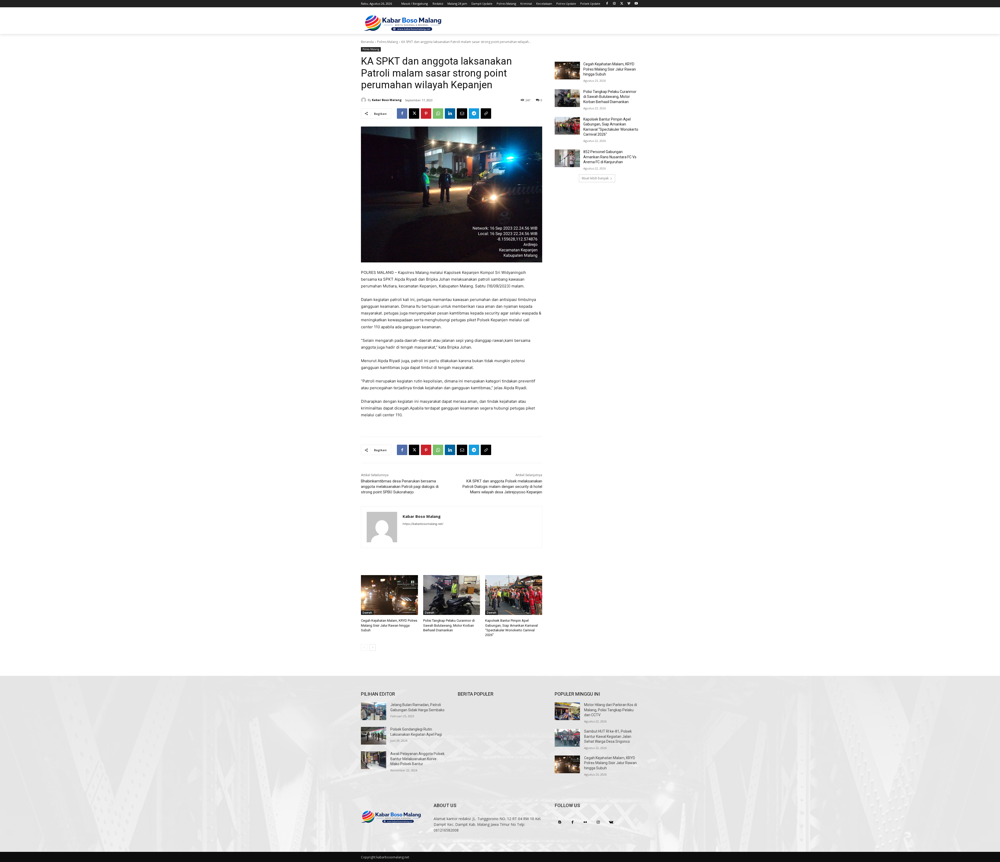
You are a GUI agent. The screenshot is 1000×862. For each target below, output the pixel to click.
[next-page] (372, 647)
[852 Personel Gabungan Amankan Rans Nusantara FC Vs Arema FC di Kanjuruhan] (567, 158)
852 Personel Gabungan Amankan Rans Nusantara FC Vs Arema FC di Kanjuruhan (609, 157)
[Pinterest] (426, 113)
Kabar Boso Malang (387, 100)
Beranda (367, 42)
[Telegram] (474, 113)
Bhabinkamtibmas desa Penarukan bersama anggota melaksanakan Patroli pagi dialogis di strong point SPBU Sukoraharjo (400, 486)
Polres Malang (387, 42)
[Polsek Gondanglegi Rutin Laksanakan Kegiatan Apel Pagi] (373, 736)
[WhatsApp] (438, 113)
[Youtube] (636, 4)
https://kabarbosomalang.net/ (423, 524)
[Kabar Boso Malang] (364, 100)
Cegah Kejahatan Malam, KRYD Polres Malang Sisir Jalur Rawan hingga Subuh (389, 625)
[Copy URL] (486, 113)
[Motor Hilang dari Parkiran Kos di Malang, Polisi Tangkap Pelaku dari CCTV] (567, 711)
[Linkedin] (450, 113)
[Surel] (462, 113)
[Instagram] (614, 4)
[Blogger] (560, 822)
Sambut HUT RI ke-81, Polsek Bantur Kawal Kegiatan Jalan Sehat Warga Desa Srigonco (608, 736)
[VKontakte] (611, 822)
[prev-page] (364, 647)
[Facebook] (607, 4)
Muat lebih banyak (595, 178)
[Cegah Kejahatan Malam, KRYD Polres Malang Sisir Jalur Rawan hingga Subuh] (389, 595)
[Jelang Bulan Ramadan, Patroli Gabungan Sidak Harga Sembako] (373, 711)
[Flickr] (585, 822)
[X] (622, 4)
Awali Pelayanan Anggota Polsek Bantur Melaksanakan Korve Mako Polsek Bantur (417, 759)
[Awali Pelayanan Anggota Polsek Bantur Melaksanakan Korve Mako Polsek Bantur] (373, 760)
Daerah (367, 612)
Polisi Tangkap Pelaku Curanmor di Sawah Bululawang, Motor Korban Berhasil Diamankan (449, 625)
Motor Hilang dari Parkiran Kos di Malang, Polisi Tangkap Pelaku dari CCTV (610, 710)
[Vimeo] (629, 4)
